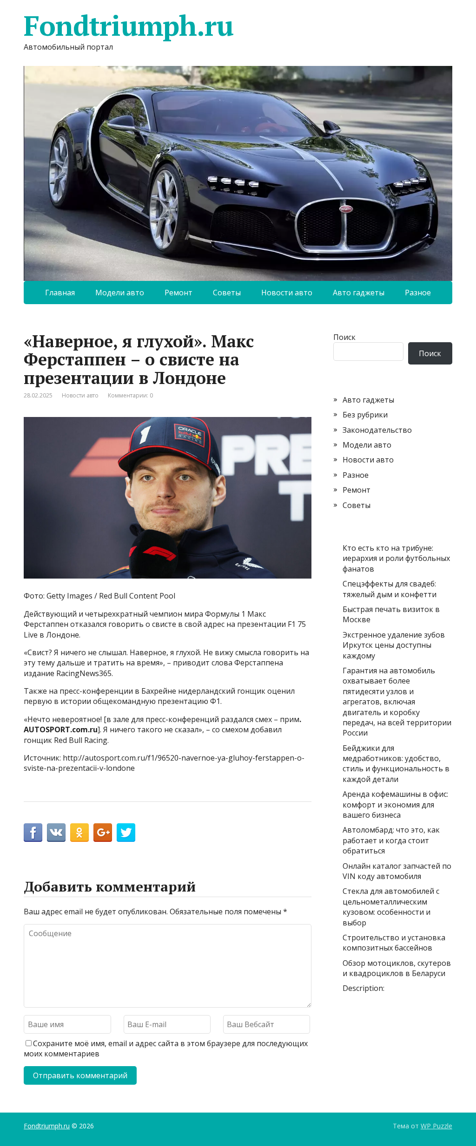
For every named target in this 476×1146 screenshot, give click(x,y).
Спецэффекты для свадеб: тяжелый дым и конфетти (389, 589)
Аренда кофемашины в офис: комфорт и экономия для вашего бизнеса (395, 804)
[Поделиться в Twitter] (126, 832)
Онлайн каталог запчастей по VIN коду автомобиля (397, 871)
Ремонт (178, 292)
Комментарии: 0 (130, 395)
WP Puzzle (436, 1125)
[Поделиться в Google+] (102, 832)
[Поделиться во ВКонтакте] (56, 832)
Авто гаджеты (358, 292)
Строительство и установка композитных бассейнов (394, 942)
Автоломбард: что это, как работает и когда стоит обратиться (391, 840)
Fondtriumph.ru (128, 25)
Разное (418, 292)
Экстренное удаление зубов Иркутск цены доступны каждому (394, 645)
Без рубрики (365, 415)
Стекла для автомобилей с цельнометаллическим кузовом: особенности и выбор (391, 906)
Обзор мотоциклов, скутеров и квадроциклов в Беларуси (397, 968)
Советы (227, 292)
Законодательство (377, 430)
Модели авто (119, 292)
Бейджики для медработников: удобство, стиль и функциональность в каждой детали (396, 763)
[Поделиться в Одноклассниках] (79, 832)
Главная (60, 292)
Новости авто (286, 292)
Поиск (344, 337)
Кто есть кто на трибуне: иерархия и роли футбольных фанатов (396, 558)
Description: (363, 988)
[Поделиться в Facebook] (33, 832)
